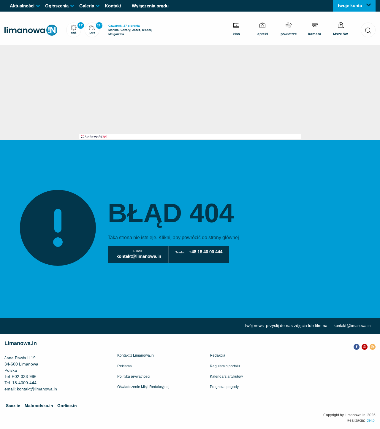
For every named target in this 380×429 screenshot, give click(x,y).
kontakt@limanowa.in (138, 256)
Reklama (124, 366)
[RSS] (373, 346)
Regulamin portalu (225, 366)
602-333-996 (24, 376)
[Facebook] (357, 346)
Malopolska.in (39, 405)
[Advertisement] (190, 89)
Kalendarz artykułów (226, 376)
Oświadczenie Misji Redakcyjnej (143, 387)
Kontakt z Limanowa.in (135, 355)
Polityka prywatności (133, 376)
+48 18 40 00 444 (205, 251)
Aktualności (22, 5)
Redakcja (217, 355)
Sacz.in (13, 405)
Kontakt (113, 5)
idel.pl (371, 420)
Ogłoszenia (57, 5)
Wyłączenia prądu (150, 5)
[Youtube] (365, 346)
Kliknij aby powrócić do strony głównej (199, 237)
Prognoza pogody (224, 387)
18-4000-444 (24, 382)
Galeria (86, 5)
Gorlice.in (67, 405)
